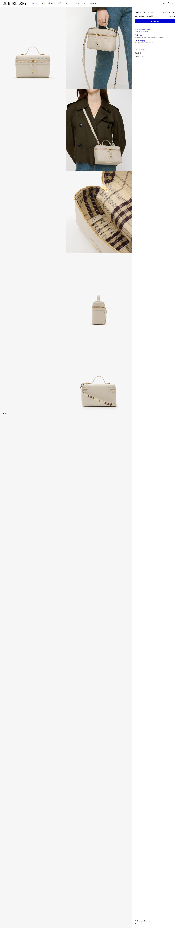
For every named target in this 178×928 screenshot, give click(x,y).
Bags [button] (85, 3)
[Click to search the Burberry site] (164, 3)
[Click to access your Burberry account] (168, 3)
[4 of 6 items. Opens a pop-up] (66, 212)
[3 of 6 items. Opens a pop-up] (66, 130)
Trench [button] (68, 3)
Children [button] (51, 3)
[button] (155, 21)
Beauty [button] (93, 3)
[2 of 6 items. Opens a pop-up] (99, 48)
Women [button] (35, 3)
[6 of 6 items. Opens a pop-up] (66, 376)
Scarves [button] (77, 3)
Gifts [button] (60, 3)
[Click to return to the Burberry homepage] (18, 3)
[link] (142, 921)
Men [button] (43, 3)
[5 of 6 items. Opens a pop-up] (66, 294)
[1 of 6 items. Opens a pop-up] (33, 48)
